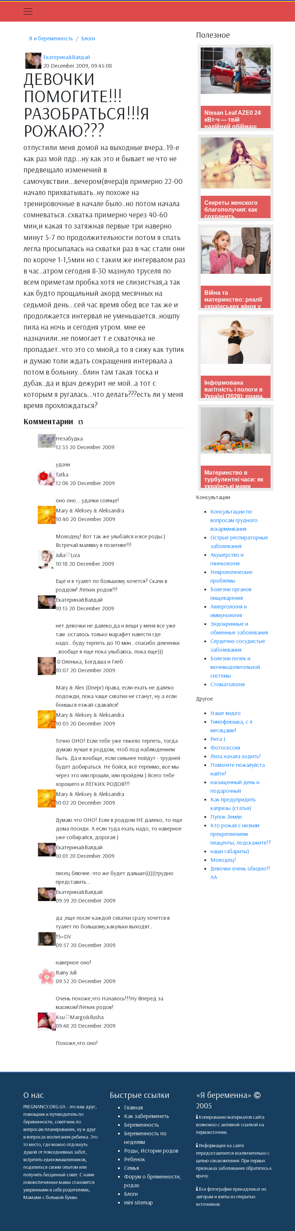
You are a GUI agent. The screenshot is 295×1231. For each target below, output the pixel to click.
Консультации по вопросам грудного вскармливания (234, 520)
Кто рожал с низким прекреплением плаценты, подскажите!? (240, 834)
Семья (131, 1167)
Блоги (88, 38)
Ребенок (134, 1159)
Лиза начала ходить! (235, 756)
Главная (133, 1107)
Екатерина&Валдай (66, 56)
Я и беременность (51, 38)
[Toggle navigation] (28, 11)
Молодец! (223, 859)
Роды (131, 1150)
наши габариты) (229, 851)
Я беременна (224, 1094)
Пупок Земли (226, 816)
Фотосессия (225, 747)
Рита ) (217, 738)
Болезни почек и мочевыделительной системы (235, 667)
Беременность (141, 1124)
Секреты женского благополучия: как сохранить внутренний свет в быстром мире (231, 217)
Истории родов (159, 1150)
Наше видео (225, 712)
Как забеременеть (146, 1115)
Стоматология (227, 684)
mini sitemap (138, 1202)
